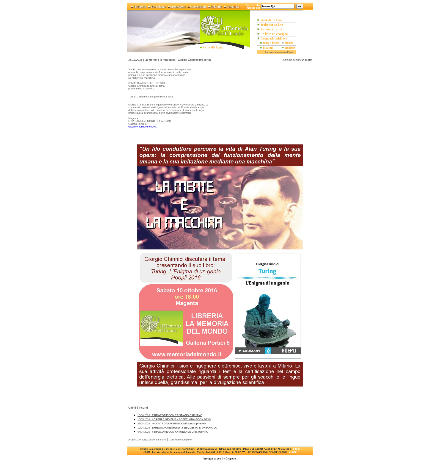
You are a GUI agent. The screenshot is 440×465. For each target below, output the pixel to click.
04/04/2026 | (173, 431)
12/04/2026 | (177, 427)
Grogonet (231, 458)
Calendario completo (180, 439)
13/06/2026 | (170, 415)
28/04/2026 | (172, 423)
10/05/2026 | (174, 419)
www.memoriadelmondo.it (142, 126)
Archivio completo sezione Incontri (147, 439)
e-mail (296, 448)
